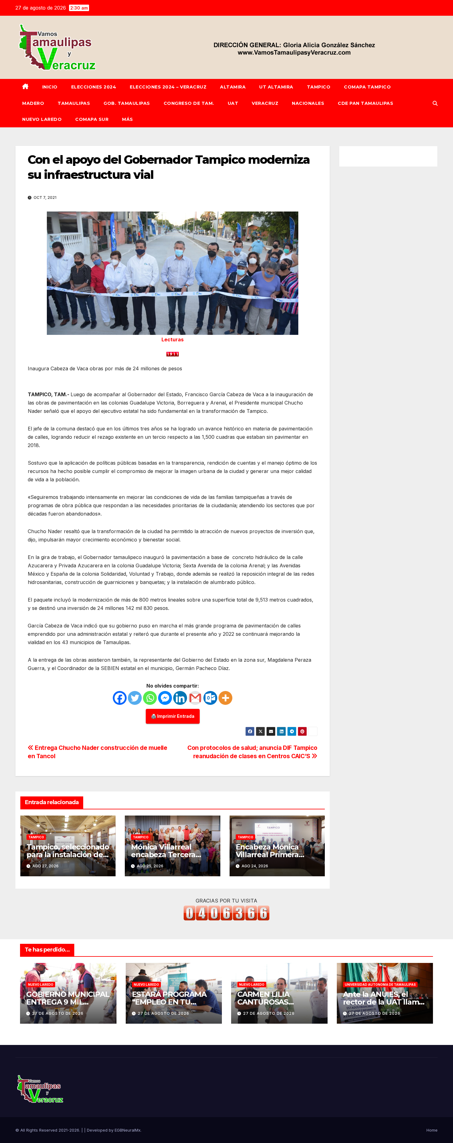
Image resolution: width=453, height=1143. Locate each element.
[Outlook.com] (210, 698)
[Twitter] (135, 698)
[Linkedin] (180, 698)
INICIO (50, 87)
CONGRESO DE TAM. (189, 103)
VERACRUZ (265, 103)
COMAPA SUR (91, 119)
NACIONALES (308, 103)
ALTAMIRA (233, 87)
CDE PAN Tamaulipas (365, 103)
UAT (233, 103)
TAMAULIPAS (74, 103)
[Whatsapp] (150, 698)
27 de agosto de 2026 (58, 1013)
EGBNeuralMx (128, 1130)
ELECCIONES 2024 (93, 87)
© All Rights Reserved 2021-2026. (48, 1130)
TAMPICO (319, 87)
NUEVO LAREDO (42, 119)
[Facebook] (120, 698)
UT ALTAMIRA (276, 87)
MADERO (33, 103)
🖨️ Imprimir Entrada (172, 716)
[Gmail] (195, 698)
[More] (225, 698)
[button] (435, 103)
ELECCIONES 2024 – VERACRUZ (168, 87)
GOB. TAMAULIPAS (127, 103)
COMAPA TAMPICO (367, 87)
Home (432, 1130)
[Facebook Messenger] (165, 698)
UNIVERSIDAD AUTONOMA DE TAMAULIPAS (380, 984)
